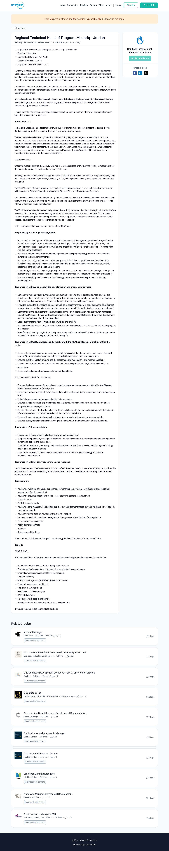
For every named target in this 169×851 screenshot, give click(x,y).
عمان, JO (68, 42)
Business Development (35, 640)
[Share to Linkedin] (140, 73)
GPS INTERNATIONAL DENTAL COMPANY (41, 696)
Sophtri (27, 676)
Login (118, 5)
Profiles (84, 5)
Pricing (93, 5)
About (108, 5)
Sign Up (131, 5)
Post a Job (149, 5)
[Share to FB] (135, 73)
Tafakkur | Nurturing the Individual (38, 818)
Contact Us (92, 840)
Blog (101, 5)
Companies (72, 5)
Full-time (58, 42)
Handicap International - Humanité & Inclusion (33, 42)
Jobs (62, 5)
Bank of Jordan (30, 737)
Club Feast (28, 636)
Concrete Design (31, 717)
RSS (74, 840)
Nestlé (26, 797)
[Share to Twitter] (146, 73)
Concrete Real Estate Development (38, 656)
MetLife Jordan (30, 777)
